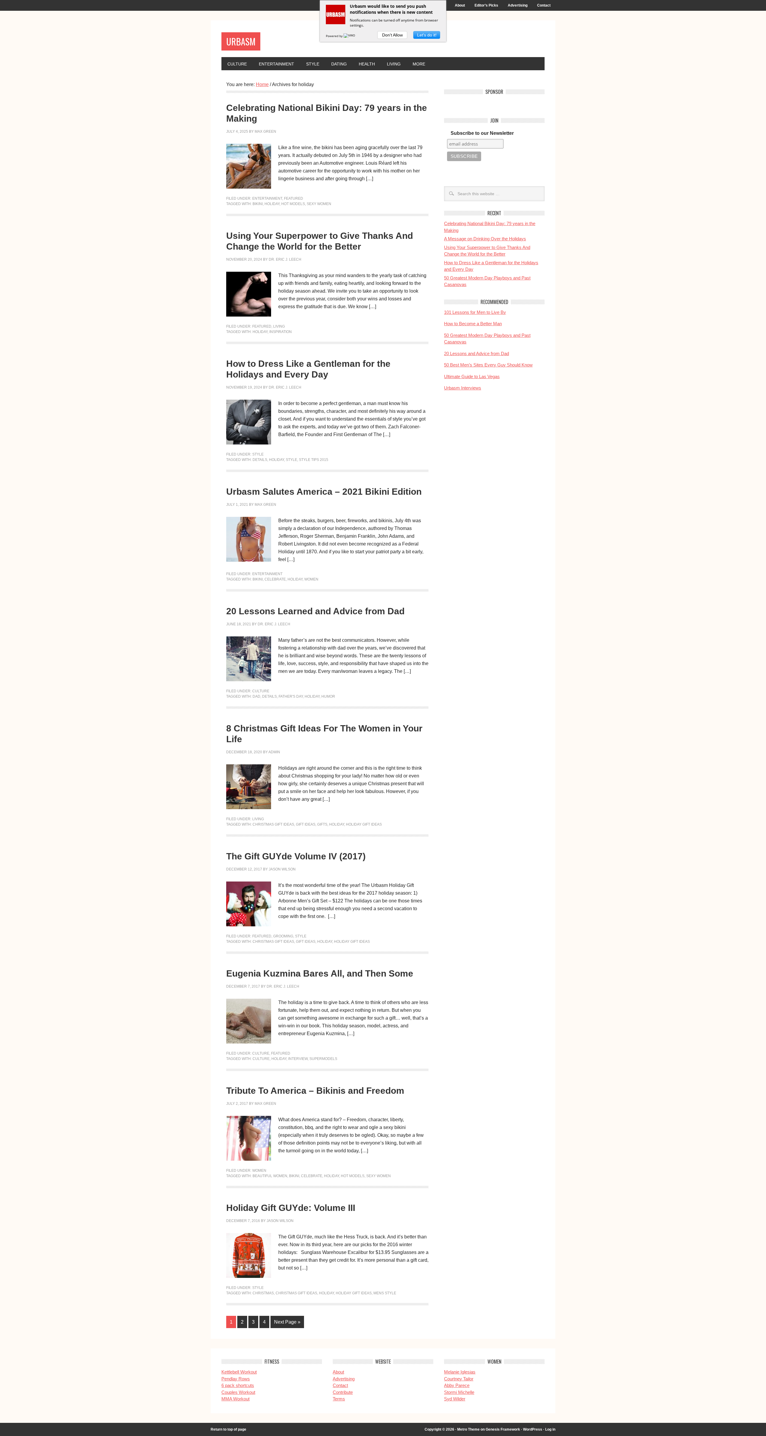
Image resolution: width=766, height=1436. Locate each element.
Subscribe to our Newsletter (482, 133)
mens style (384, 1293)
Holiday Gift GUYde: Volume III (290, 1208)
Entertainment (276, 64)
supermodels (323, 1059)
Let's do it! (427, 35)
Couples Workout (238, 1392)
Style (312, 64)
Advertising (518, 5)
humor (328, 696)
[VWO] (350, 36)
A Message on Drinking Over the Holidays (485, 238)
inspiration (280, 332)
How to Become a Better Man (473, 323)
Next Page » (287, 1322)
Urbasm (241, 41)
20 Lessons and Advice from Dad (476, 353)
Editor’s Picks (486, 5)
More (419, 64)
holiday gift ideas (364, 824)
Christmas (263, 1293)
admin (274, 752)
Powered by (335, 36)
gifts (322, 824)
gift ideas (305, 824)
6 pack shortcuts (237, 1385)
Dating (339, 64)
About (460, 5)
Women (259, 1170)
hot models (293, 204)
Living (394, 64)
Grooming (283, 936)
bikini (258, 204)
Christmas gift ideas (273, 824)
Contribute (343, 1392)
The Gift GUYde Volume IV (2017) (296, 856)
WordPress (532, 1429)
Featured (293, 198)
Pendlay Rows (235, 1378)
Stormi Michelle (459, 1392)
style (291, 460)
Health (367, 64)
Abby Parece (456, 1385)
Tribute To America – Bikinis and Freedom (315, 1091)
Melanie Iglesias (459, 1371)
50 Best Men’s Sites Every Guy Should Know (488, 364)
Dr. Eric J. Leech (285, 259)
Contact (544, 5)
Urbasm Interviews (462, 387)
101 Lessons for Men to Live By (475, 312)
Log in (550, 1429)
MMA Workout (235, 1398)
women (311, 579)
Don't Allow (392, 35)
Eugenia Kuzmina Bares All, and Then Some (319, 973)
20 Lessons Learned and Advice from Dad (315, 611)
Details (260, 460)
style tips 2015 (313, 460)
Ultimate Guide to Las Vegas (472, 376)
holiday (272, 204)
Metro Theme (468, 1429)
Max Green (265, 131)
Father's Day (291, 696)
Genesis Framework (503, 1429)
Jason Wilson (282, 869)
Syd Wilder (454, 1398)
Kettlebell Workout (239, 1371)
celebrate (275, 579)
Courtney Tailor (458, 1378)
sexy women (319, 204)
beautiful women (270, 1176)
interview (298, 1059)
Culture (237, 64)
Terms (339, 1398)
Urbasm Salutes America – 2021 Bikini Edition (324, 492)
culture (261, 1059)
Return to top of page (228, 1429)
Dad (256, 696)
